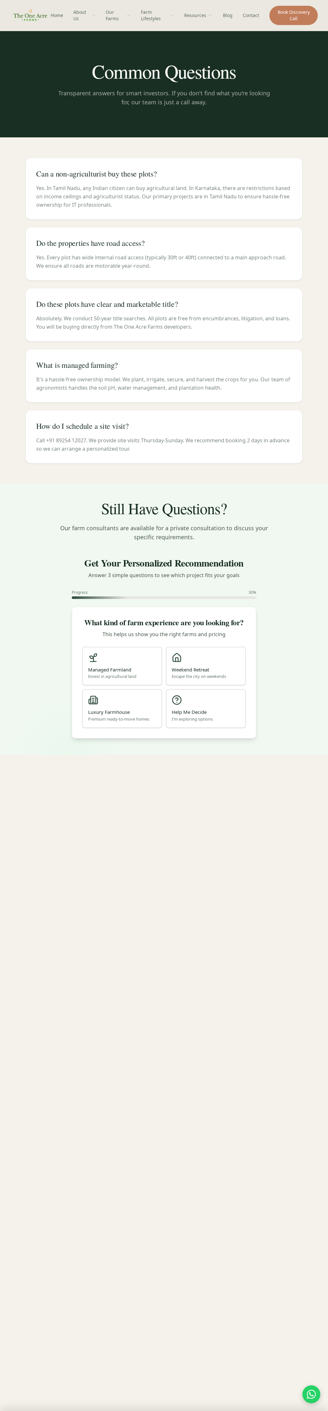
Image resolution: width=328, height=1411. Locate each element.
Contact (251, 15)
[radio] (122, 666)
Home (57, 15)
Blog (228, 15)
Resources (195, 15)
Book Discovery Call (294, 15)
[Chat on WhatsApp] (311, 1394)
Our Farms (112, 15)
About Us (79, 15)
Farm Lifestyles (151, 15)
